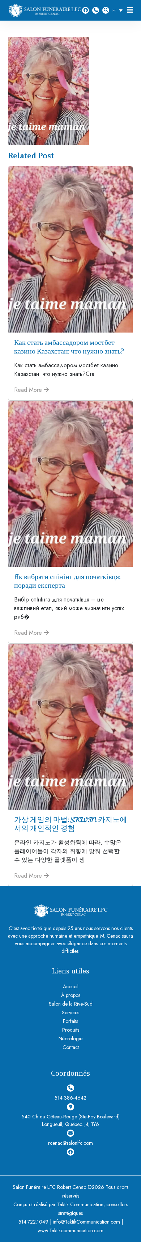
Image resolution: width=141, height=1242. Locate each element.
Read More (29, 390)
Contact (71, 1047)
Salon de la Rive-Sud (71, 1003)
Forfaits (70, 1021)
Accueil (70, 986)
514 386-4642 (95, 10)
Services (70, 1012)
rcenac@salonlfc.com (70, 1143)
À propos (70, 995)
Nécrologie (70, 1038)
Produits (70, 1029)
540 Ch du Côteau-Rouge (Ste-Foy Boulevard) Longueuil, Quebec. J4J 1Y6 (71, 1120)
